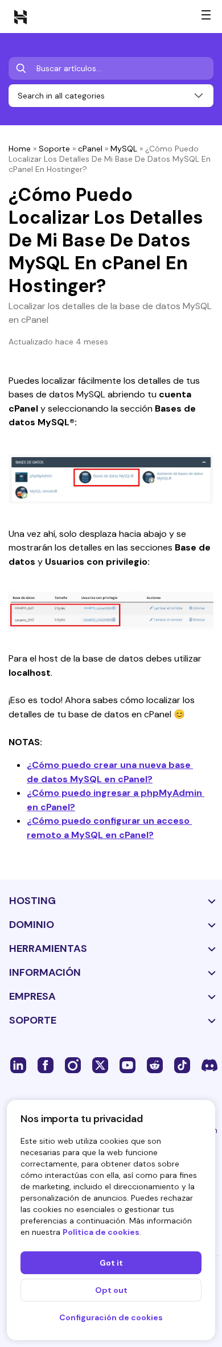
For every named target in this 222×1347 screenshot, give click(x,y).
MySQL (123, 148)
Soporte (54, 148)
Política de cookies (101, 1232)
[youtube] (127, 1064)
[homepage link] (20, 16)
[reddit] (155, 1064)
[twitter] (100, 1064)
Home (20, 148)
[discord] (209, 1064)
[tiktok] (182, 1064)
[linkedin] (18, 1064)
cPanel (90, 148)
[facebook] (45, 1064)
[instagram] (73, 1064)
